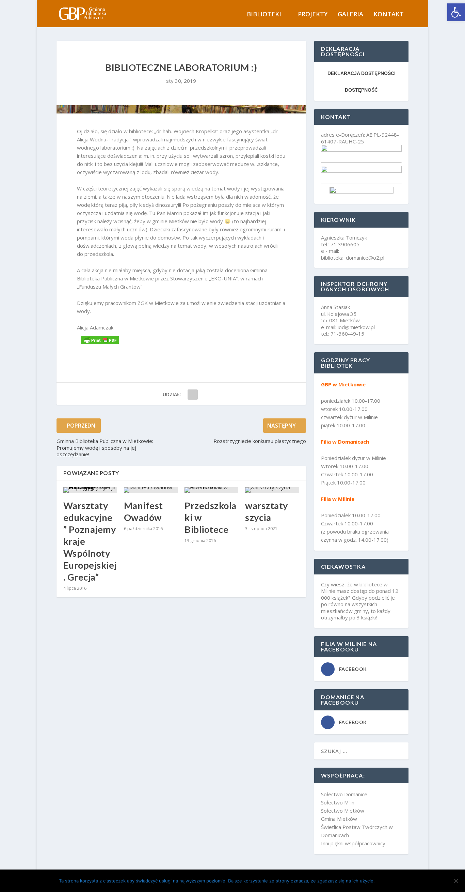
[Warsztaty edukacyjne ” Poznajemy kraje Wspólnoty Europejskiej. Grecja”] (90, 490)
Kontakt (388, 14)
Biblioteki (264, 14)
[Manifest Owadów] (151, 490)
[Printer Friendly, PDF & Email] (100, 340)
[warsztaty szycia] (272, 490)
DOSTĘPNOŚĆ (361, 90)
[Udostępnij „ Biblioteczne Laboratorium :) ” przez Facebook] (192, 394)
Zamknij (392, 880)
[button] (456, 12)
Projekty (312, 14)
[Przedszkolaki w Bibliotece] (211, 490)
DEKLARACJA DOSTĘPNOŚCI (361, 73)
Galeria (350, 14)
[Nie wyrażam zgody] (456, 880)
